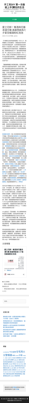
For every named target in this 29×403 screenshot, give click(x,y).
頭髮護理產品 (18, 374)
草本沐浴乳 (21, 368)
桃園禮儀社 (5, 142)
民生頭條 (11, 360)
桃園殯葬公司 (17, 136)
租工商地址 (11, 366)
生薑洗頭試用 (19, 362)
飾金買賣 (17, 376)
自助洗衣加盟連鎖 (14, 156)
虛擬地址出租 (7, 370)
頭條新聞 (18, 372)
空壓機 (14, 387)
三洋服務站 (21, 176)
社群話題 (10, 364)
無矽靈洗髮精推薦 (7, 362)
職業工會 (16, 368)
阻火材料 (23, 138)
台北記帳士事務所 (16, 180)
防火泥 (17, 172)
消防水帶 (16, 360)
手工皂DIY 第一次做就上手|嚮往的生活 (14, 6)
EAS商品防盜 (6, 352)
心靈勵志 (6, 357)
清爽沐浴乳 (21, 360)
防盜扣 (5, 372)
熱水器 (14, 362)
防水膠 (23, 172)
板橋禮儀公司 (19, 357)
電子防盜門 (13, 372)
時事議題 (14, 357)
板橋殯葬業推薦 (13, 150)
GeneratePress (17, 400)
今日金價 (12, 352)
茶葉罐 (17, 389)
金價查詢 (13, 370)
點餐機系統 (16, 166)
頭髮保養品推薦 (10, 374)
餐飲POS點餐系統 (20, 160)
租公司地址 (21, 364)
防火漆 (4, 174)
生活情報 (6, 282)
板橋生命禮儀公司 (10, 164)
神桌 (17, 364)
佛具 (13, 355)
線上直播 (11, 368)
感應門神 (10, 357)
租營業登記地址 (19, 366)
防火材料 (18, 370)
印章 (21, 355)
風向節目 (12, 376)
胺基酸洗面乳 (6, 134)
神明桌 (21, 182)
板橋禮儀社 (13, 178)
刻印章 (17, 355)
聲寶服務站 (8, 146)
